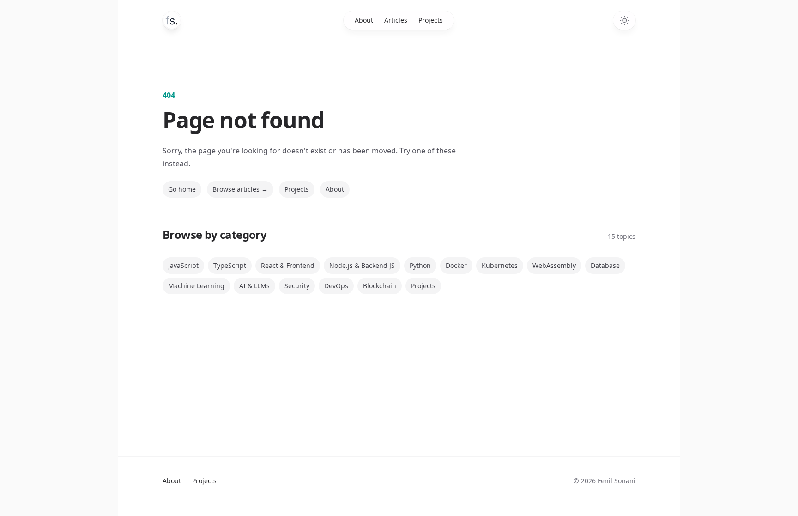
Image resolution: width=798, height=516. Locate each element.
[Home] (171, 20)
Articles (395, 20)
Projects (430, 20)
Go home (182, 189)
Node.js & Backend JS (362, 265)
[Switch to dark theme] (624, 20)
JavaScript (183, 265)
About (364, 20)
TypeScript (229, 265)
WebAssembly (554, 265)
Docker (456, 265)
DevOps (336, 285)
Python (420, 265)
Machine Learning (196, 285)
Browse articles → (240, 189)
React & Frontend (287, 265)
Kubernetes (500, 265)
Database (605, 265)
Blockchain (379, 285)
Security (296, 285)
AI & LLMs (254, 285)
